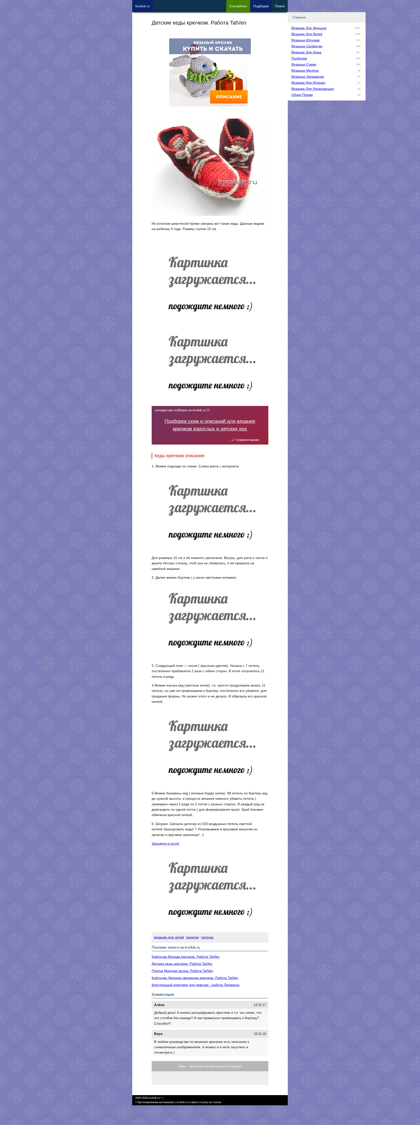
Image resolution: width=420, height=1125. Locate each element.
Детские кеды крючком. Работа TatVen (182, 964)
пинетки (192, 937)
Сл (238, 6)
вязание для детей (169, 937)
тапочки (207, 937)
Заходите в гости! (165, 843)
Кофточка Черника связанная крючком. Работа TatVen (195, 978)
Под (261, 6)
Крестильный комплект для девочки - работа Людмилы (195, 985)
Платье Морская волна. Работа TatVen (182, 971)
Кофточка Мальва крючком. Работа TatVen (185, 957)
